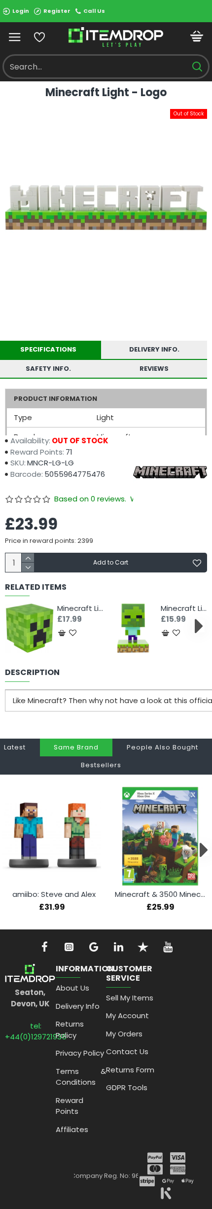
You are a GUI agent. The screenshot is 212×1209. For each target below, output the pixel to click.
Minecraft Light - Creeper (80, 608)
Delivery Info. (154, 349)
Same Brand (76, 747)
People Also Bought (162, 747)
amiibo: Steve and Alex (54, 894)
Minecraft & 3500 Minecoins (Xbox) (162, 894)
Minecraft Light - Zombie (184, 608)
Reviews (154, 368)
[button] (13, 626)
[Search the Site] (197, 66)
